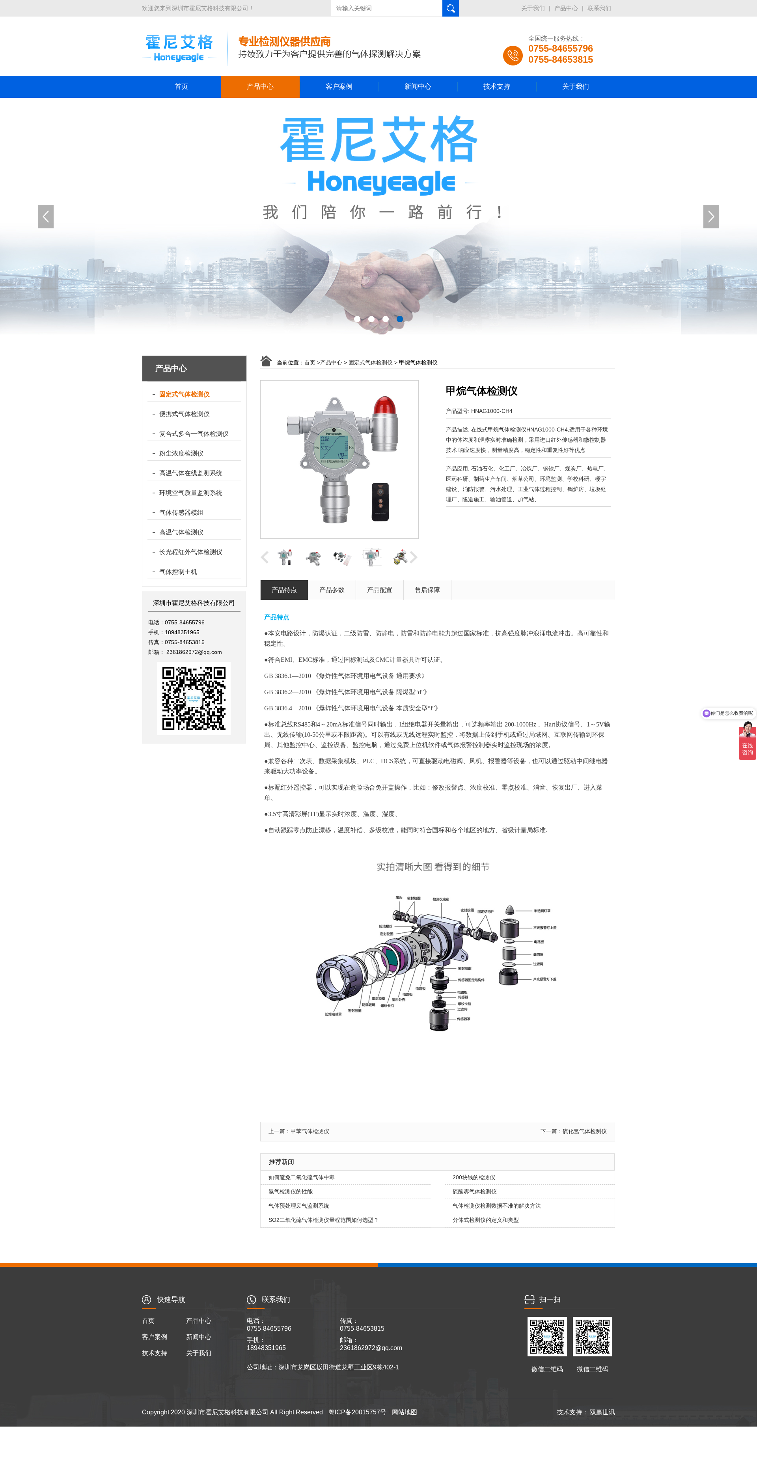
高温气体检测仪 (181, 532)
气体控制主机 (178, 571)
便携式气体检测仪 (184, 414)
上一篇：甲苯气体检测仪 (298, 1131)
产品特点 (284, 589)
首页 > (312, 362)
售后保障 (427, 589)
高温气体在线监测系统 (190, 473)
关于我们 (533, 8)
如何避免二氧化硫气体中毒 (301, 1177)
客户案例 (339, 86)
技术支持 (496, 86)
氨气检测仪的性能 (290, 1191)
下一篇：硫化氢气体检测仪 (574, 1131)
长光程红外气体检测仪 (190, 552)
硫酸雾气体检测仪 (475, 1191)
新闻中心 (418, 86)
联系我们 (599, 8)
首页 (181, 86)
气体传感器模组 (181, 512)
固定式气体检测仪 (184, 394)
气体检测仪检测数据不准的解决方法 (497, 1206)
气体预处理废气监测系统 (298, 1206)
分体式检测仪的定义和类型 (486, 1220)
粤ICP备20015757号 (357, 1412)
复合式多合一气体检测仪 (194, 433)
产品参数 (332, 589)
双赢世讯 (601, 1412)
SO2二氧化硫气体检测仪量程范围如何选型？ (323, 1220)
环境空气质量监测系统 (190, 492)
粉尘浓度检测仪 (181, 453)
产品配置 (379, 589)
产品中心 (566, 8)
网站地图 (404, 1412)
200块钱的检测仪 (474, 1177)
